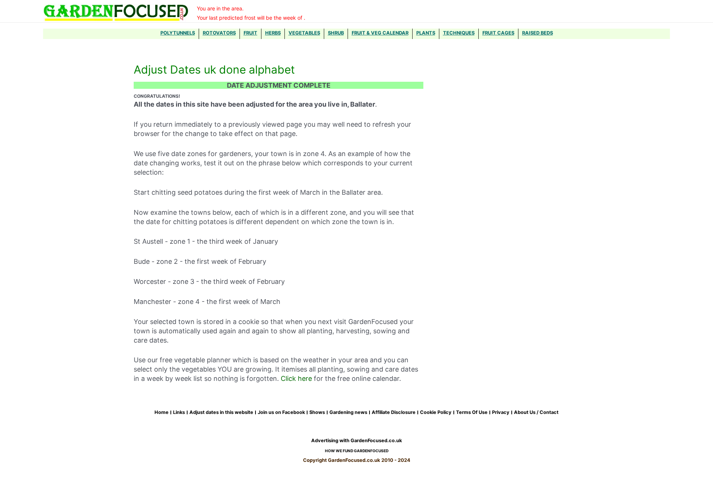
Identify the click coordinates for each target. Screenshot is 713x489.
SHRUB (336, 33)
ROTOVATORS (219, 33)
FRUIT (250, 33)
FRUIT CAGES (498, 33)
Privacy (500, 412)
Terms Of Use (472, 412)
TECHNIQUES (459, 33)
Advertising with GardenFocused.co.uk (356, 440)
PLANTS (425, 33)
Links (179, 412)
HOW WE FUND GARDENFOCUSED (356, 450)
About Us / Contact (536, 412)
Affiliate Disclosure (394, 412)
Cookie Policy (436, 412)
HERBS (273, 33)
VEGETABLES (304, 33)
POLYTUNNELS (177, 33)
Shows (317, 412)
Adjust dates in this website (221, 412)
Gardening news (348, 412)
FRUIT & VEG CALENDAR (380, 33)
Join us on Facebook (281, 412)
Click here (296, 378)
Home (161, 412)
